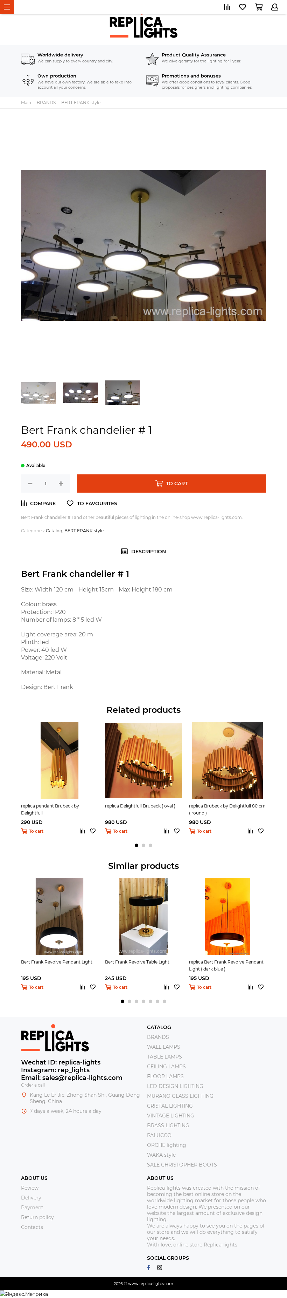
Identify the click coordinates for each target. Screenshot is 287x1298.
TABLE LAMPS (164, 1057)
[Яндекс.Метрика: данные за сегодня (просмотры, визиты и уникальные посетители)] (24, 1294)
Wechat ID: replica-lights (60, 1062)
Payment (32, 1207)
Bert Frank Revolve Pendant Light (56, 962)
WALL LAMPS (163, 1047)
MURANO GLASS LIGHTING (180, 1096)
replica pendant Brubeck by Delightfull (50, 809)
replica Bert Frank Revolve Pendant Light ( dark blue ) (226, 965)
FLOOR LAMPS (165, 1076)
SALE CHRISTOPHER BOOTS (182, 1165)
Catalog (54, 530)
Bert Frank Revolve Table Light (137, 962)
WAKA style (161, 1155)
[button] (136, 845)
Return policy (37, 1217)
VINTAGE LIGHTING (170, 1116)
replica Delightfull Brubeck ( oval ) (140, 806)
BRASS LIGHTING (168, 1125)
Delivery (31, 1198)
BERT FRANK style (84, 530)
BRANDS (158, 1037)
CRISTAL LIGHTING (170, 1106)
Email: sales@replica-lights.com (71, 1078)
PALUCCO (159, 1135)
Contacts (32, 1227)
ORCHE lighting (166, 1145)
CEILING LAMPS (166, 1066)
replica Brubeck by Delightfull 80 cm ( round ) (227, 809)
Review (29, 1188)
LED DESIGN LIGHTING (175, 1086)
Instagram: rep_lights (55, 1070)
